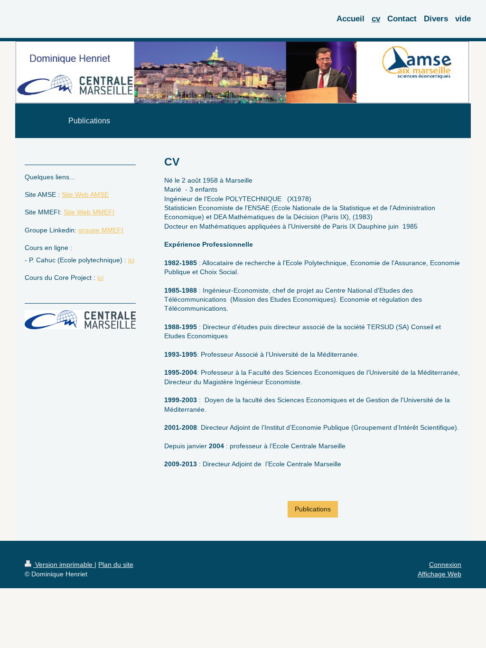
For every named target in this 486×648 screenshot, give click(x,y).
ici (131, 260)
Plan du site (115, 564)
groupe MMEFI (100, 230)
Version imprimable (63, 564)
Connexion (445, 564)
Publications (313, 509)
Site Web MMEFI (89, 212)
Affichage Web (439, 574)
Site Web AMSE (85, 194)
